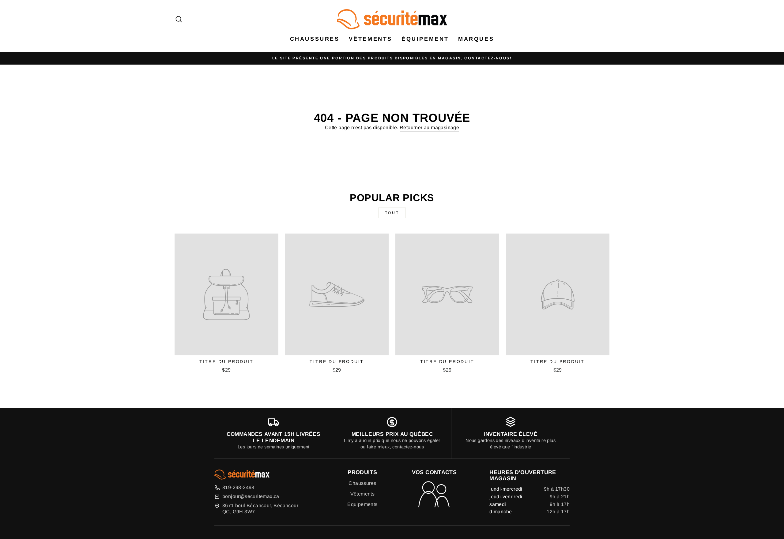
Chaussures (362, 483)
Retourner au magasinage (429, 127)
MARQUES (476, 39)
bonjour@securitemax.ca (250, 496)
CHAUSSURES (315, 39)
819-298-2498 (238, 487)
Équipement (425, 39)
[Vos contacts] (434, 495)
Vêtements (370, 39)
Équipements (362, 504)
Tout (392, 213)
